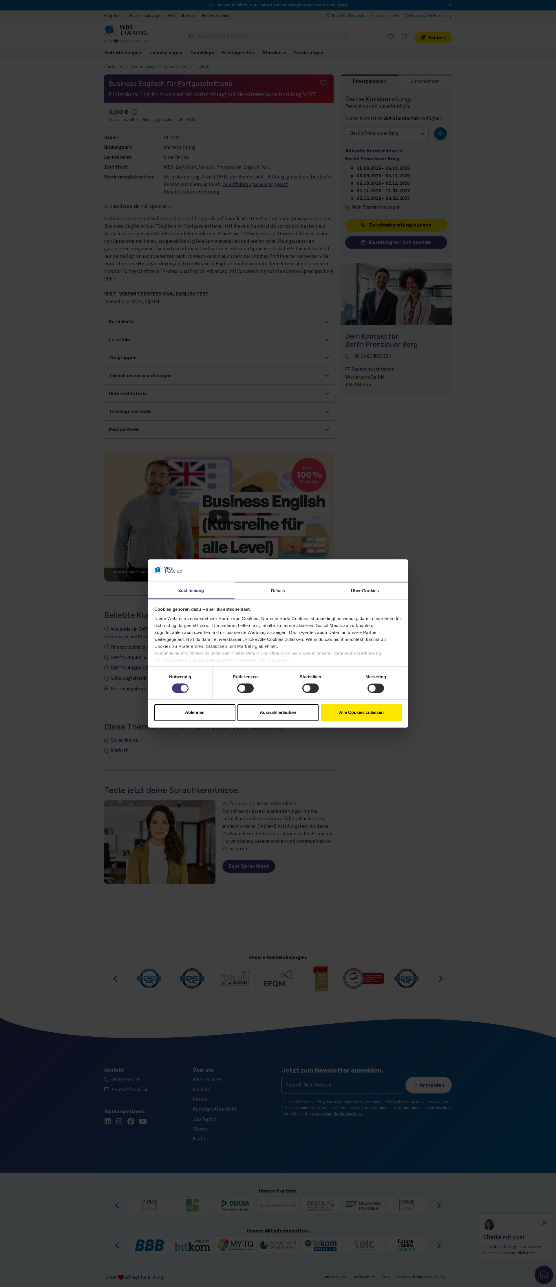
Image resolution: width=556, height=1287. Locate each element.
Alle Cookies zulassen (361, 712)
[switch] (245, 688)
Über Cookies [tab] (365, 590)
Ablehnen (194, 712)
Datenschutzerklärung (357, 653)
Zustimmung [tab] (191, 590)
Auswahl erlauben (278, 712)
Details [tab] (278, 590)
